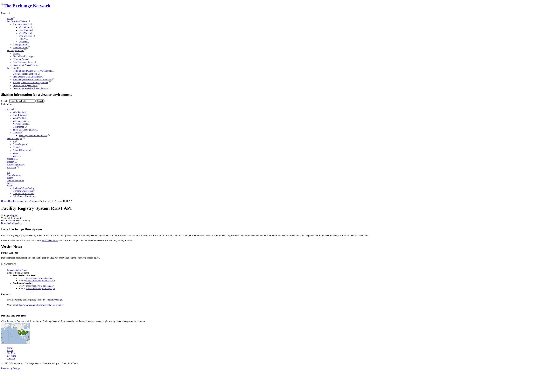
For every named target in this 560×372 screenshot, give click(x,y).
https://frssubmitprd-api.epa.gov (40, 288)
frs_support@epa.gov (53, 299)
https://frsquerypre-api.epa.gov (40, 278)
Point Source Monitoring (24, 196)
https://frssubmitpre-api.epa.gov (40, 280)
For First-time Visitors (17, 21)
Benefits (16, 53)
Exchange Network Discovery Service (30, 82)
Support (14, 215)
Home (10, 18)
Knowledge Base (15, 164)
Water (15, 156)
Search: (4, 101)
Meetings (11, 159)
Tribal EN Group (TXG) (24, 129)
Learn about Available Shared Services (30, 88)
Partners (10, 162)
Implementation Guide (17, 270)
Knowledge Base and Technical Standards (32, 79)
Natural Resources (21, 150)
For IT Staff (12, 68)
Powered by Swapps (10, 368)
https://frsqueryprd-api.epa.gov (40, 286)
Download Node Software (25, 74)
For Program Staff (15, 50)
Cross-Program (20, 144)
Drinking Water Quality (24, 191)
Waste (15, 153)
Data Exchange (15, 201)
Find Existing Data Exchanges (27, 76)
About (10, 109)
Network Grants (20, 47)
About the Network (22, 24)
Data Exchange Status (23, 62)
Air (14, 141)
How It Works (25, 30)
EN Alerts (11, 167)
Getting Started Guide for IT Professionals (32, 71)
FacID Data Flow (50, 240)
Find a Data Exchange (23, 56)
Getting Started (20, 44)
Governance (18, 127)
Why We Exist (25, 36)
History (22, 39)
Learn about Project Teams (25, 65)
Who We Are (25, 27)
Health (16, 147)
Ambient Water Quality (23, 188)
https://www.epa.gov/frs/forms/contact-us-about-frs (40, 305)
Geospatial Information (23, 193)
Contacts (23, 41)
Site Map (11, 353)
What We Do (25, 33)
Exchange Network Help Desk (33, 135)
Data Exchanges (14, 138)
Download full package (12, 223)
